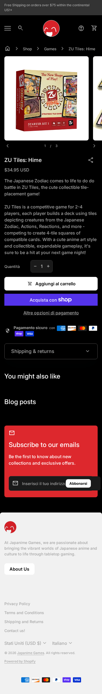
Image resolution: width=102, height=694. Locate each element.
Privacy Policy (17, 603)
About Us (22, 570)
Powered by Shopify (20, 661)
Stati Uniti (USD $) (26, 643)
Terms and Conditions (24, 612)
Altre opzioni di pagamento (51, 312)
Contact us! (14, 630)
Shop (27, 48)
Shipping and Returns (24, 621)
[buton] (26, 643)
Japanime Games (30, 653)
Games (50, 48)
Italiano (63, 643)
